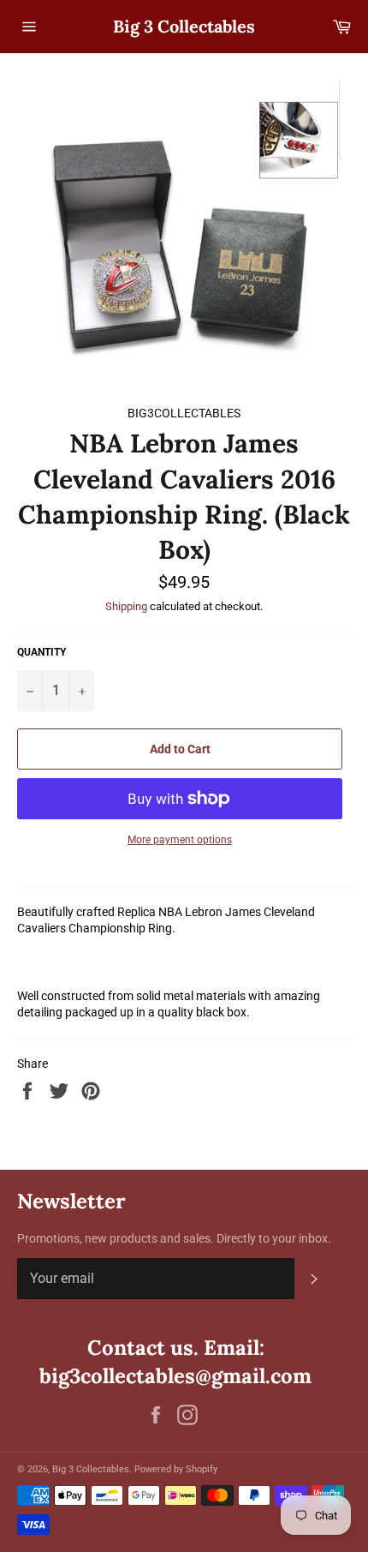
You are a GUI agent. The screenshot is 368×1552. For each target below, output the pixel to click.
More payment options (180, 840)
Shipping (126, 606)
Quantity (41, 652)
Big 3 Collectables (184, 26)
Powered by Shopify (175, 1469)
